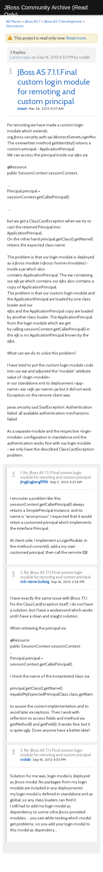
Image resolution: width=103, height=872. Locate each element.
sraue (22, 108)
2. (21, 572)
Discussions (14, 26)
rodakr (25, 759)
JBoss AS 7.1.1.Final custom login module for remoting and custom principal (53, 86)
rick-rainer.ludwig (34, 581)
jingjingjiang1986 (34, 481)
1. (21, 472)
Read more (76, 38)
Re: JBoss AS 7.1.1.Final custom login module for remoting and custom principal (55, 474)
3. (21, 750)
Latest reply (20, 57)
